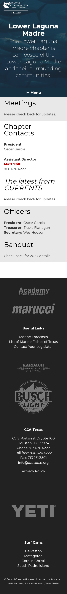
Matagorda (33, 556)
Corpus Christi (33, 561)
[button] (62, 8)
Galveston (33, 551)
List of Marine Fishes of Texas (33, 342)
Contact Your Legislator (33, 347)
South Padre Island (33, 566)
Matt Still (12, 164)
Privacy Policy (33, 471)
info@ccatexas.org (33, 463)
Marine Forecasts (33, 337)
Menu (36, 93)
